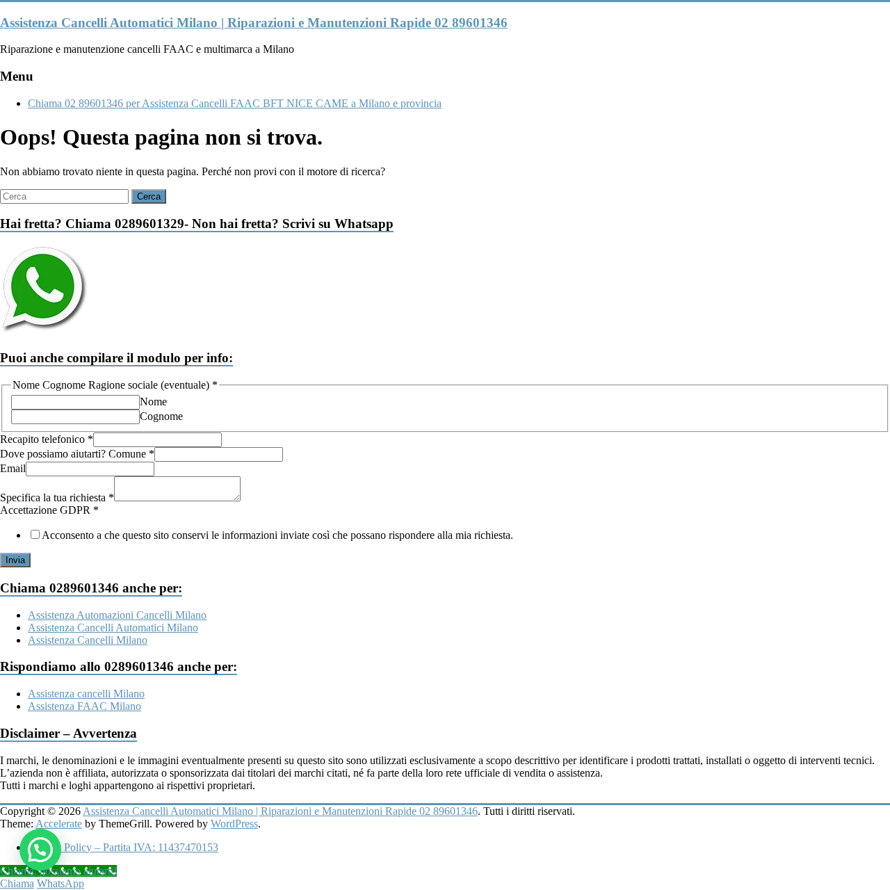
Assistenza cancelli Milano (86, 693)
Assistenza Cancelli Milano (87, 640)
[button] (40, 850)
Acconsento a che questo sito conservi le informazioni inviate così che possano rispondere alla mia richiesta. (277, 535)
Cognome (161, 416)
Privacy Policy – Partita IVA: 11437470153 (123, 847)
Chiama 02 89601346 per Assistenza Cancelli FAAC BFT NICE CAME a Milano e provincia (235, 103)
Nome (153, 401)
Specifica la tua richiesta (57, 497)
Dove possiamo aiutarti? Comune (77, 454)
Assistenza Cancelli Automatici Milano (113, 627)
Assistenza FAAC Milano (84, 706)
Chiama (17, 883)
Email (13, 468)
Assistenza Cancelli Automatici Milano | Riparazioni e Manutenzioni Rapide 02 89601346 (254, 22)
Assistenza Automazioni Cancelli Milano (117, 615)
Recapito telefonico (46, 439)
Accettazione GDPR (49, 510)
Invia (15, 560)
